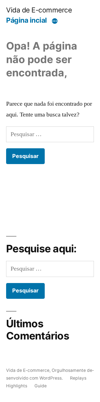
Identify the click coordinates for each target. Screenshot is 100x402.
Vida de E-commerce (39, 10)
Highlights (16, 385)
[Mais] (54, 21)
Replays (78, 378)
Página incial (26, 20)
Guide (40, 385)
